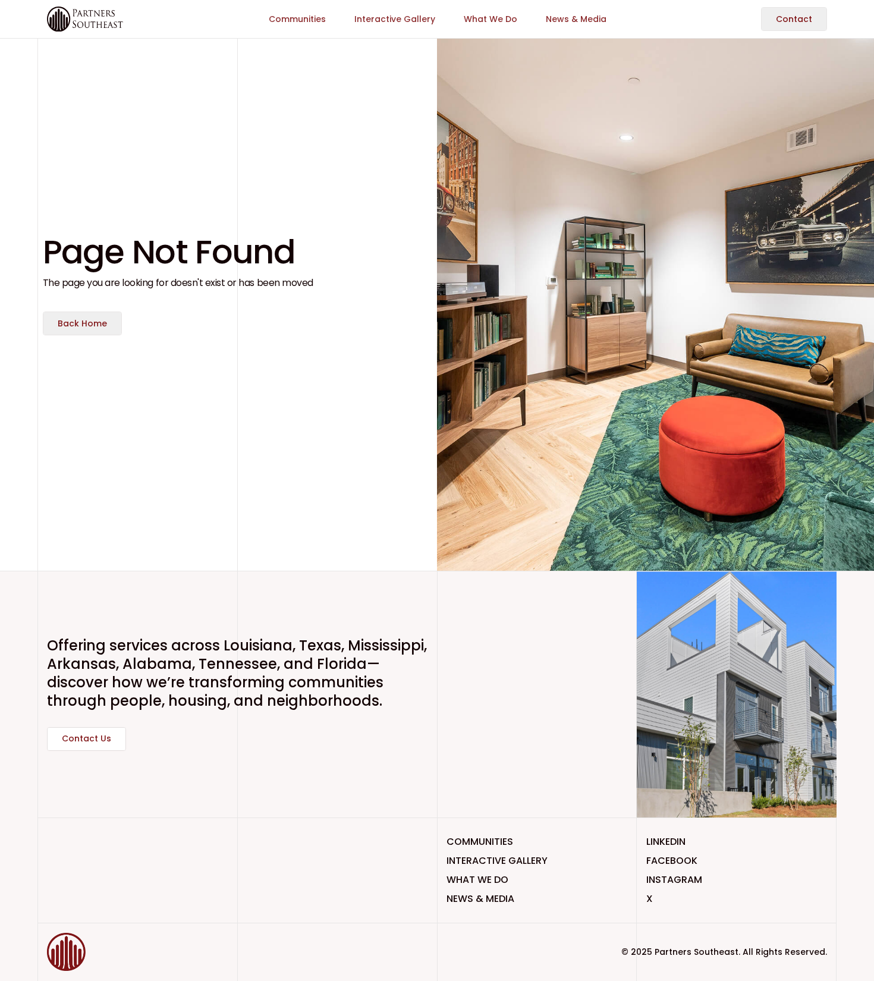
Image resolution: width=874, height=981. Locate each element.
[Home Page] (85, 19)
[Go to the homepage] (85, 952)
